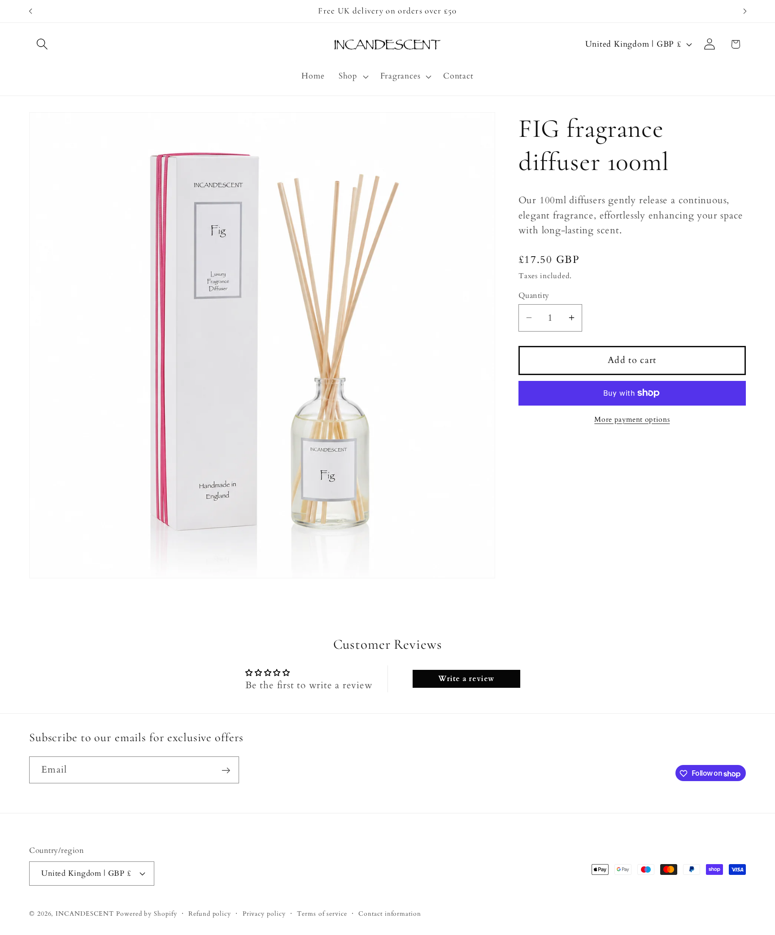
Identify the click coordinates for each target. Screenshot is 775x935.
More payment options (632, 419)
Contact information (389, 913)
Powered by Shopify (146, 913)
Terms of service (322, 913)
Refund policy (209, 913)
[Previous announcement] (30, 11)
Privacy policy (264, 913)
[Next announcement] (745, 11)
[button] (42, 44)
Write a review (466, 678)
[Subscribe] (226, 770)
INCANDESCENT (85, 913)
